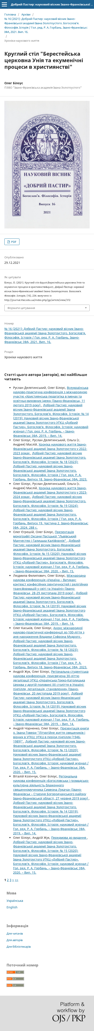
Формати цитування (21, 308)
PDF (13, 242)
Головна (10, 14)
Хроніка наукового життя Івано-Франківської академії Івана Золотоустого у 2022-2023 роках (50, 448)
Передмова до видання (69, 837)
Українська (15, 901)
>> (16, 880)
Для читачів (15, 933)
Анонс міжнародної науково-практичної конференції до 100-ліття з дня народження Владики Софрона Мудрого (48, 632)
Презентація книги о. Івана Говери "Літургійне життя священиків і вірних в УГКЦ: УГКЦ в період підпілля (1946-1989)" (51, 734)
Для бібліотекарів (19, 947)
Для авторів (15, 940)
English (12, 907)
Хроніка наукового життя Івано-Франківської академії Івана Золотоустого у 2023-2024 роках (50, 492)
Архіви (25, 14)
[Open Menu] (4, 4)
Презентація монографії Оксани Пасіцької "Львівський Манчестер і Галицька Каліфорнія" (44, 536)
